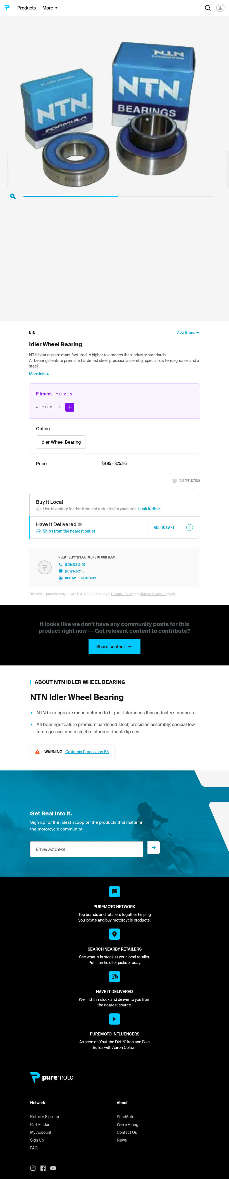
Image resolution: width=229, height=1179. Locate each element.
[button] (80, 524)
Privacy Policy (122, 594)
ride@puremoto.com (80, 578)
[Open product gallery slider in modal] (13, 196)
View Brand (185, 332)
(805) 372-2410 (74, 571)
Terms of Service (153, 594)
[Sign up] (153, 847)
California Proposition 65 (87, 752)
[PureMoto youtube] (55, 1168)
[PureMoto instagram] (35, 1168)
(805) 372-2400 (75, 564)
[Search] (208, 8)
